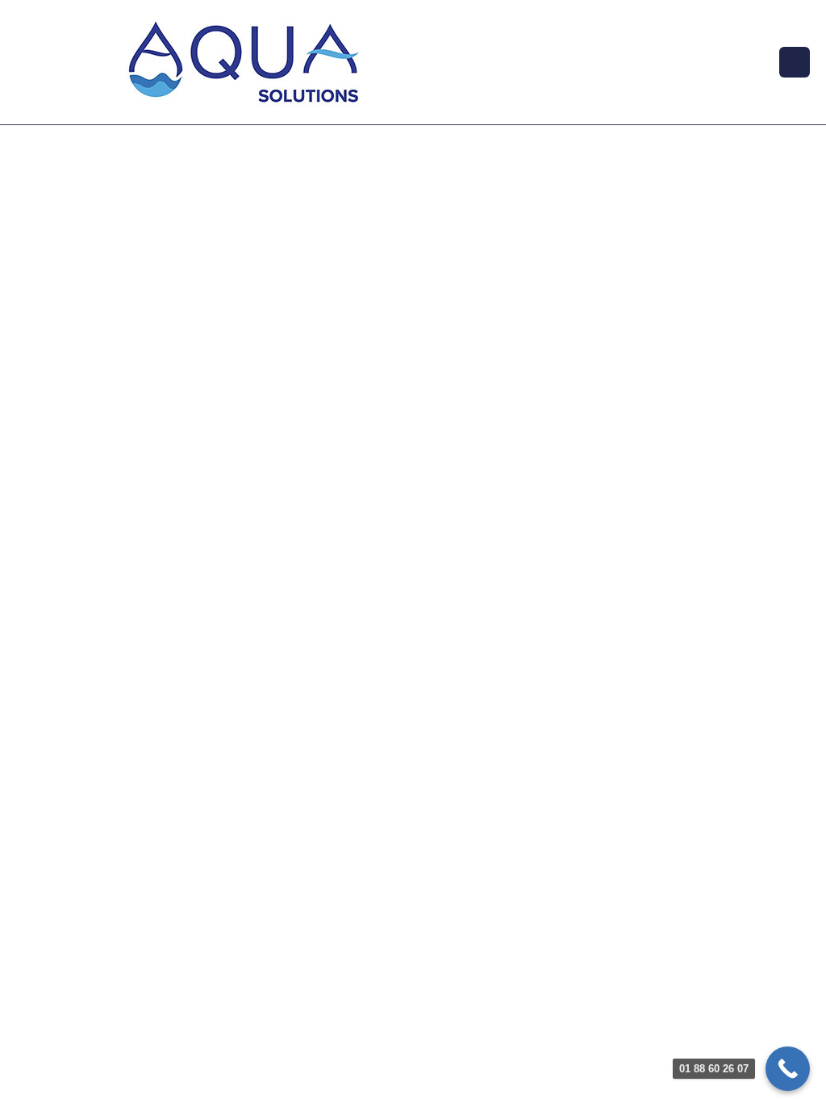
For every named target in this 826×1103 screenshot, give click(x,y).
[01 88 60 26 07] (788, 1068)
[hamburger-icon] (794, 62)
